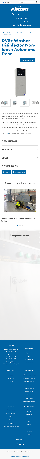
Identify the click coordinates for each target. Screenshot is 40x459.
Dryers (11, 420)
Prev (2, 102)
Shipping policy (29, 359)
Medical (11, 381)
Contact (29, 434)
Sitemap (29, 424)
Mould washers (29, 391)
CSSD (10, 416)
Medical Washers (11, 33)
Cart (29, 356)
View (20, 208)
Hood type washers (29, 381)
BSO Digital (30, 451)
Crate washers (29, 398)
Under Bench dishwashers (29, 375)
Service (29, 411)
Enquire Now (28, 60)
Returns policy (29, 363)
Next (37, 102)
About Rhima (29, 414)
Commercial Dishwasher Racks (11, 426)
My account (29, 353)
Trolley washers (11, 410)
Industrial (11, 375)
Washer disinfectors (11, 413)
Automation (11, 423)
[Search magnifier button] (36, 2)
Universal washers (29, 388)
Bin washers (11, 406)
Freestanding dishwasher (29, 395)
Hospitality (11, 378)
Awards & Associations (29, 418)
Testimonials (29, 431)
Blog (29, 421)
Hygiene (29, 428)
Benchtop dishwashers (29, 378)
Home (4, 33)
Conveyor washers (29, 385)
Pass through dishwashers (29, 401)
